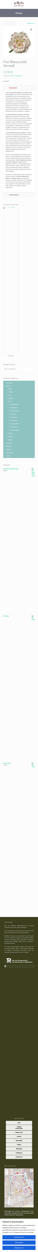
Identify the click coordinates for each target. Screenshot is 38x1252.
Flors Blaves (13, 407)
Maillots (10, 433)
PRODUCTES (19, 1132)
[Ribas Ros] (19, 4)
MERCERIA (19, 1149)
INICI (19, 1122)
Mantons (10, 436)
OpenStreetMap (29, 1206)
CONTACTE (19, 1157)
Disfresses (9, 443)
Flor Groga (11, 356)
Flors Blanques (17, 76)
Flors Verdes (13, 427)
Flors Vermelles (14, 430)
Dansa (8, 386)
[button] (31, 30)
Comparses (9, 383)
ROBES (19, 1144)
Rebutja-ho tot (19, 1248)
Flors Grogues (14, 411)
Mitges (10, 440)
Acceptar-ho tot (19, 1237)
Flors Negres (14, 417)
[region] (19, 1235)
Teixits (8, 456)
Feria (9, 395)
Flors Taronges (14, 423)
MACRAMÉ (19, 1140)
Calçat (10, 388)
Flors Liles (13, 414)
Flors (11, 76)
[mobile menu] (35, 4)
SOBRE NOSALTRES (19, 1127)
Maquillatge (9, 452)
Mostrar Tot (30, 23)
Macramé (9, 446)
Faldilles (10, 392)
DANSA (19, 1136)
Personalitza (19, 1242)
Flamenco (11, 398)
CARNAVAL (19, 1153)
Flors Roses (13, 420)
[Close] (36, 1220)
